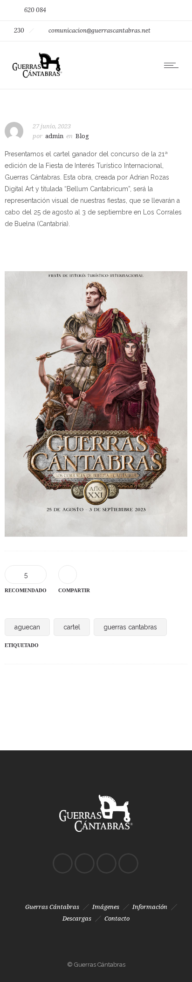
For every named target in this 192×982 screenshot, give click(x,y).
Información (149, 906)
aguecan (27, 627)
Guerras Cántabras (52, 906)
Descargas (76, 918)
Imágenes (105, 906)
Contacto (117, 918)
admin (54, 136)
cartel (71, 627)
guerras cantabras (130, 627)
